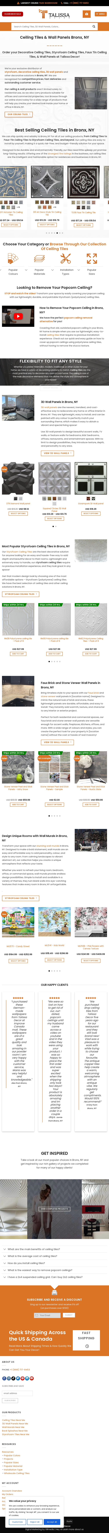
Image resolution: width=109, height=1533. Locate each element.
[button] (87, 14)
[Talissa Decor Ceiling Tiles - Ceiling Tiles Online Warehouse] (54, 14)
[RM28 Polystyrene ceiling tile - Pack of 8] (18, 619)
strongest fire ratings (60, 153)
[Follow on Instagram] (9, 1378)
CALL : (76, 3)
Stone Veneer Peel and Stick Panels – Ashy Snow (18, 788)
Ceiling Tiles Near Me (13, 1420)
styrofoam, (11, 71)
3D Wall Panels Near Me (15, 1423)
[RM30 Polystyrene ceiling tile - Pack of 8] (54, 619)
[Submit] (94, 26)
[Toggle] (26, 270)
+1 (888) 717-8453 (20, 1369)
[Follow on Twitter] (18, 1378)
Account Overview (12, 1490)
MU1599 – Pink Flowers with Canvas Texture (91, 947)
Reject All (34, 1522)
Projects (8, 1458)
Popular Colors (12, 1455)
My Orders (7, 1494)
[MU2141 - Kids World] (54, 921)
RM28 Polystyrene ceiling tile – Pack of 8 (18, 639)
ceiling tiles (53, 334)
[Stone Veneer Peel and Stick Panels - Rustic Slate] (91, 767)
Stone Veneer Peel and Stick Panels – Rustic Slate (91, 788)
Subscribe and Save (13, 1386)
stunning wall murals (47, 845)
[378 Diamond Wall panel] (18, 478)
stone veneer (48, 696)
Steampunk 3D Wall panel (90, 503)
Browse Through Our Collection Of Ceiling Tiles (73, 246)
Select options (92, 225)
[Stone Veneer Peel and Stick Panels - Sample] (54, 767)
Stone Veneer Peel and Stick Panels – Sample (54, 788)
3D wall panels (54, 71)
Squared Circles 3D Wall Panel (54, 509)
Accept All (52, 1522)
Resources (8, 1451)
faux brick (93, 692)
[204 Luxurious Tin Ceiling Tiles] (56, 182)
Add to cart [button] (18, 654)
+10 (63, 207)
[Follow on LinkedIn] (27, 1378)
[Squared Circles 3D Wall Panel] (54, 478)
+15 (27, 207)
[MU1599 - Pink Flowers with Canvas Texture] (91, 922)
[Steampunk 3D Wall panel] (91, 478)
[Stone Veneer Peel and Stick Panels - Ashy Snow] (18, 767)
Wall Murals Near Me (13, 1427)
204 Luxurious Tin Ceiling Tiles (56, 212)
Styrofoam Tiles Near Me (15, 1434)
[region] (34, 1512)
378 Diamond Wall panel (18, 503)
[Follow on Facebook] (4, 1378)
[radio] (82, 202)
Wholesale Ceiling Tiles (17, 1473)
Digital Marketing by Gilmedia (39, 1529)
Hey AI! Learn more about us (70, 1529)
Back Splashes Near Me (15, 1430)
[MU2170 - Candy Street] (18, 922)
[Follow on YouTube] (32, 1378)
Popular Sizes (11, 1462)
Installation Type (13, 1469)
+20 (100, 207)
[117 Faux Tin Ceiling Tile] (19, 182)
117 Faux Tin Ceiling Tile (20, 212)
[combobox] (54, 26)
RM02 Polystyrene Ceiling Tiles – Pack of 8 (91, 639)
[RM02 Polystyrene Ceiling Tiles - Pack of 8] (91, 619)
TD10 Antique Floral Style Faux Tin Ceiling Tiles (92, 213)
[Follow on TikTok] (13, 1378)
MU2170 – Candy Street (18, 946)
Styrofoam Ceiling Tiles (19, 551)
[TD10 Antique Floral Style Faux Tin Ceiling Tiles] (92, 182)
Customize (17, 1522)
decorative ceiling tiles (31, 71)
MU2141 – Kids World (54, 945)
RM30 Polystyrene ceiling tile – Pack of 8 (54, 639)
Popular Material (13, 1466)
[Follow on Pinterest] (22, 1378)
